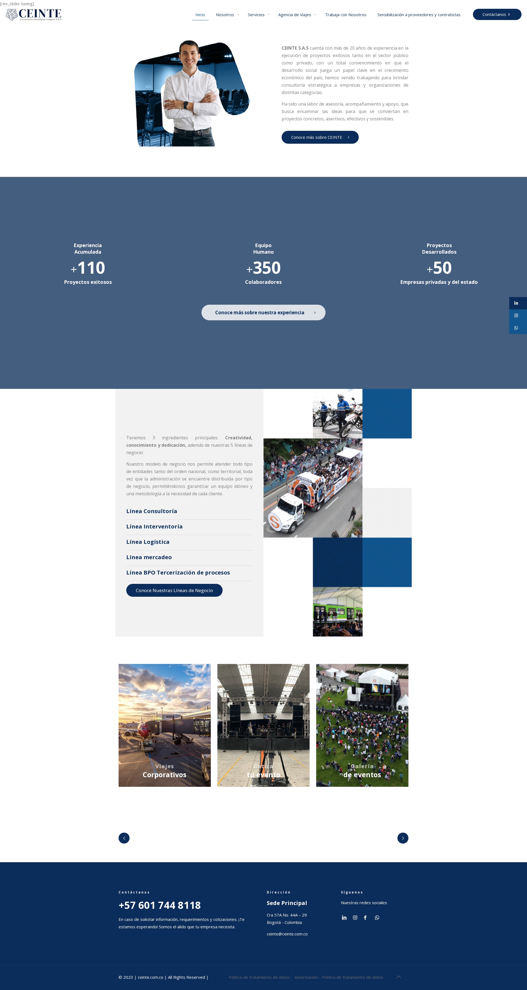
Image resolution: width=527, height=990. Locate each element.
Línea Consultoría (151, 511)
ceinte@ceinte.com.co (287, 934)
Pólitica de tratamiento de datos (259, 977)
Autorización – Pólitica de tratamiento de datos (339, 977)
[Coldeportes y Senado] (296, 838)
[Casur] (361, 838)
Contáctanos (494, 14)
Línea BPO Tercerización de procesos (178, 572)
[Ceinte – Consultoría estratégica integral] (33, 14)
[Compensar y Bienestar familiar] (166, 838)
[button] (518, 303)
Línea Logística (148, 541)
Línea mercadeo (149, 557)
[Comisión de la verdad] (231, 838)
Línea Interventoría (154, 526)
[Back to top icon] (398, 977)
